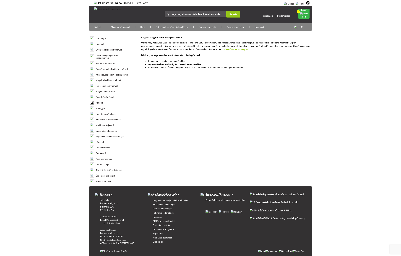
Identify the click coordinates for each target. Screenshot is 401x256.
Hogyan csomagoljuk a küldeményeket (170, 200)
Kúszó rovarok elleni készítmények (112, 75)
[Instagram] (308, 3)
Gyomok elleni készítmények (109, 50)
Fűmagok (100, 142)
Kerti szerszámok (104, 159)
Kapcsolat (259, 27)
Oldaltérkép (158, 242)
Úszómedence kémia (105, 176)
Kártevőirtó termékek (105, 63)
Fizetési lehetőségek (162, 209)
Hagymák (100, 44)
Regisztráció (267, 16)
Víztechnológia (102, 164)
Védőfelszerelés (103, 148)
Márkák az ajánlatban (162, 238)
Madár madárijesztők (105, 125)
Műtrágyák (100, 108)
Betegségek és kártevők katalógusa (172, 27)
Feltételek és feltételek (163, 213)
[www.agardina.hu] (212, 211)
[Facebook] (289, 3)
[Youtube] (301, 3)
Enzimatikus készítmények (108, 120)
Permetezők (101, 153)
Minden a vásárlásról (120, 27)
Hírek (142, 27)
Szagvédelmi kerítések (106, 131)
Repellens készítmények (107, 86)
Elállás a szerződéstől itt (164, 221)
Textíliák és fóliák (104, 181)
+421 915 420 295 (108, 216)
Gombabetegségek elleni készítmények (107, 56)
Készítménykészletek (106, 114)
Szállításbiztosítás (161, 225)
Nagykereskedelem (235, 27)
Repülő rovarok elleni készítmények (112, 69)
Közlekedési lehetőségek (164, 204)
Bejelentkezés (283, 16)
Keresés (233, 14)
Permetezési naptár (207, 27)
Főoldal (97, 27)
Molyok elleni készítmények (108, 80)
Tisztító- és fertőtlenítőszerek (109, 170)
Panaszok (157, 217)
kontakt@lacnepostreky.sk (235, 49)
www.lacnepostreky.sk (228, 200)
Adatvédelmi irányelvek (163, 229)
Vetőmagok (101, 38)
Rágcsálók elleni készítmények (110, 136)
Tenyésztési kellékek (105, 91)
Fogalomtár (158, 233)
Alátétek (99, 103)
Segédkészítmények (105, 97)
